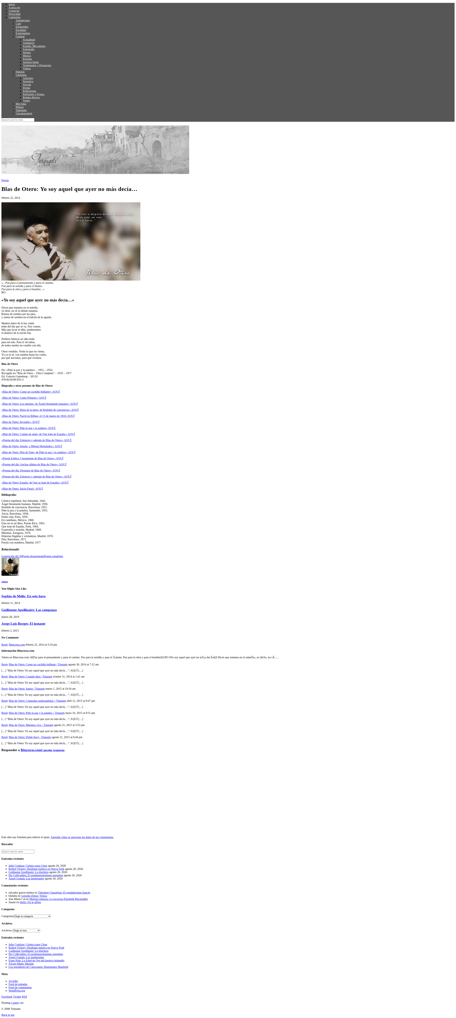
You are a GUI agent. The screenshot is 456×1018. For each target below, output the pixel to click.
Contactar (14, 10)
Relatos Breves (31, 97)
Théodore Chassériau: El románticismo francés (64, 892)
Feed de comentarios (20, 987)
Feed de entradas (18, 984)
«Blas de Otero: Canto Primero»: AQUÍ (23, 397)
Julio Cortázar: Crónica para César (28, 865)
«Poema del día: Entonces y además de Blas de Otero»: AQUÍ (36, 440)
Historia (20, 71)
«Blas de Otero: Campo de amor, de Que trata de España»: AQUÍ (38, 434)
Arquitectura (23, 20)
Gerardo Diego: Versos (34, 895)
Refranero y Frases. (34, 94)
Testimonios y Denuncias (37, 65)
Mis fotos (21, 103)
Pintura (20, 107)
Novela (27, 84)
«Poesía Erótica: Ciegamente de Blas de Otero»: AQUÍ (32, 458)
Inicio (12, 4)
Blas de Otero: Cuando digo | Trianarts (30, 676)
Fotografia (28, 49)
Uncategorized (24, 113)
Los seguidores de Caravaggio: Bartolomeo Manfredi (38, 966)
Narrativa (28, 81)
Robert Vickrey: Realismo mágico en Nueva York (36, 868)
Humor (27, 52)
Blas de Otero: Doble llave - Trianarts (30, 737)
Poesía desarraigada (33, 556)
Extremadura (23, 33)
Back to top (7, 1014)
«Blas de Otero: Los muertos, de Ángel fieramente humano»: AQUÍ (39, 403)
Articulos (28, 78)
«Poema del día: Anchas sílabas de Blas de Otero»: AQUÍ (33, 464)
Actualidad (29, 39)
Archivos (6, 930)
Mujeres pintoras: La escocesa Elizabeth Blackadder (58, 899)
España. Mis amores (34, 46)
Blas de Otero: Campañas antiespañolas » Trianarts (37, 700)
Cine (18, 23)
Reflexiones (29, 91)
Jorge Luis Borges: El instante (23, 623)
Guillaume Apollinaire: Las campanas (29, 610)
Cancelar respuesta (52, 750)
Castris (15, 1002)
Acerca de (14, 7)
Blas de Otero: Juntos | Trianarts (27, 688)
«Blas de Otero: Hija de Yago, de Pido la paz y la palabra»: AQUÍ (38, 452)
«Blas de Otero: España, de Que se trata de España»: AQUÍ (34, 482)
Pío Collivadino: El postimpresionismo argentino (36, 875)
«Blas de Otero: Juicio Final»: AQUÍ (22, 488)
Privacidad (14, 14)
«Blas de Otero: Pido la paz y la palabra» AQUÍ (28, 428)
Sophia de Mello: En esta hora (23, 596)
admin (4, 581)
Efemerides (22, 26)
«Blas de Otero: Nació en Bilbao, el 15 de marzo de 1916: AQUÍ (37, 415)
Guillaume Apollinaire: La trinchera (28, 872)
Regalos (27, 58)
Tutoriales (21, 110)
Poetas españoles (53, 556)
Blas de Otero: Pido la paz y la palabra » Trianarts (37, 712)
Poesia (26, 87)
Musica (27, 55)
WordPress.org (17, 990)
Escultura (21, 30)
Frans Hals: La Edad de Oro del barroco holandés (36, 960)
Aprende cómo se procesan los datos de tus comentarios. (82, 837)
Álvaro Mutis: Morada (21, 963)
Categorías (14, 17)
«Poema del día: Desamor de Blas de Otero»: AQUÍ (31, 470)
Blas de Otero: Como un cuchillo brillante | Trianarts (38, 664)
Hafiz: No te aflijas (30, 902)
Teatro (26, 100)
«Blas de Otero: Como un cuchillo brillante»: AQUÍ (30, 391)
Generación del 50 (11, 556)
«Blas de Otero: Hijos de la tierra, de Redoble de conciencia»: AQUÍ (40, 409)
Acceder (13, 981)
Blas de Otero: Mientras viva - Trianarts (31, 725)
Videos (27, 68)
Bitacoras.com (17, 644)
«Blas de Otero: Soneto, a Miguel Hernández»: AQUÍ (31, 446)
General (20, 36)
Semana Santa (31, 62)
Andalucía (28, 42)
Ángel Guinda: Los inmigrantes (26, 878)
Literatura (21, 74)
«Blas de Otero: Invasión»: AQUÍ (20, 422)
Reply (4, 644)
